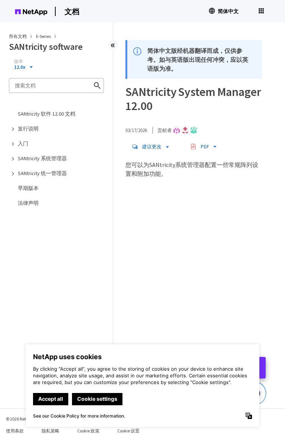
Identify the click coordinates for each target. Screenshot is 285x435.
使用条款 (15, 431)
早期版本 (28, 188)
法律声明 (28, 203)
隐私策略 (50, 431)
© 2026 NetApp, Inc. (24, 419)
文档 (72, 11)
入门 (23, 143)
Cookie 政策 (88, 431)
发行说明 (28, 128)
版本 (18, 61)
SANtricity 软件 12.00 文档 (46, 113)
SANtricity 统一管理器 (42, 173)
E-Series (44, 36)
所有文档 (18, 36)
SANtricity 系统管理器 (42, 158)
